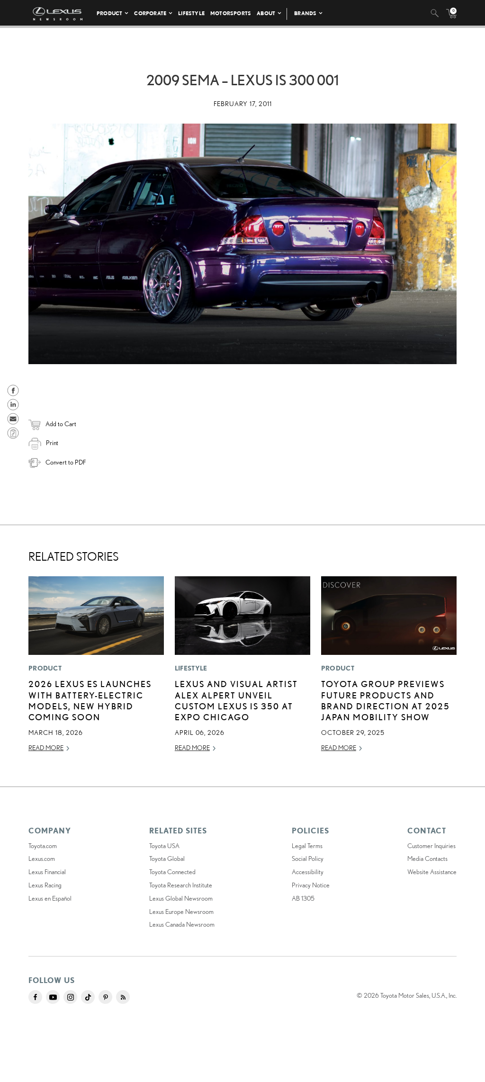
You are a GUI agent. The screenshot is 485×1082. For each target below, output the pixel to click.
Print (52, 443)
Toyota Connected (172, 872)
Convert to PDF (65, 462)
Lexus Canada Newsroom (182, 924)
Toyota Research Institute (180, 885)
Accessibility (307, 872)
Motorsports (230, 13)
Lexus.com (41, 858)
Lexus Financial (47, 872)
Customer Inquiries (431, 846)
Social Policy (307, 858)
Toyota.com (42, 846)
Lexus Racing (45, 885)
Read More (45, 747)
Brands (305, 13)
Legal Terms (307, 846)
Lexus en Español (50, 898)
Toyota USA (164, 846)
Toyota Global (167, 858)
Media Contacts (427, 858)
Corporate (150, 13)
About (266, 13)
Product (109, 13)
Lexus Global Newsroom (181, 898)
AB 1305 (303, 898)
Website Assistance (432, 872)
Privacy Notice (311, 885)
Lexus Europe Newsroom (181, 911)
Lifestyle (191, 13)
